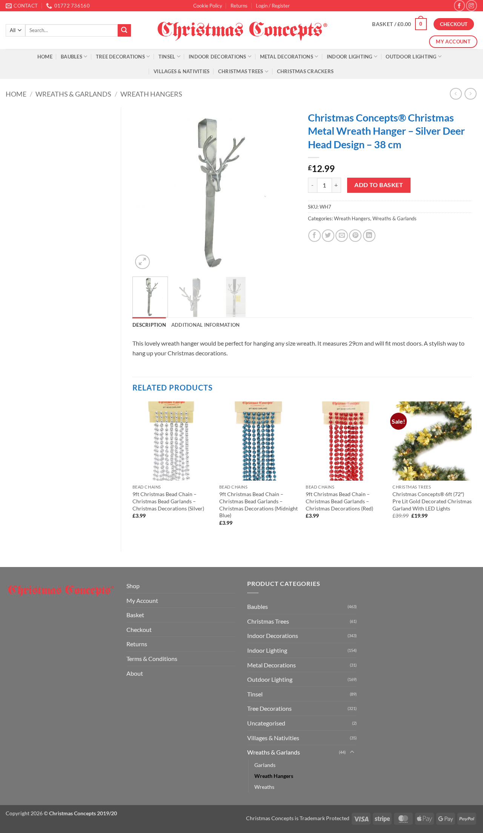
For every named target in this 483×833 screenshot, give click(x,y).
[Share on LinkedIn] (369, 235)
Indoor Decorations (217, 57)
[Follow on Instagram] (471, 5)
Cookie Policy (207, 6)
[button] (273, 5)
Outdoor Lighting (411, 57)
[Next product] (455, 94)
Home (44, 57)
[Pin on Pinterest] (355, 235)
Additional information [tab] (205, 325)
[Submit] (124, 30)
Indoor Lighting (349, 57)
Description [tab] (149, 325)
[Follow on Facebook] (459, 5)
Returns (239, 6)
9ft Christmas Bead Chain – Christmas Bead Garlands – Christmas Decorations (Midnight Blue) (258, 504)
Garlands (264, 765)
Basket (135, 614)
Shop (133, 585)
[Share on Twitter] (328, 235)
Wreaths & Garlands (73, 94)
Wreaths (264, 787)
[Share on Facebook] (314, 235)
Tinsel (166, 57)
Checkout (139, 629)
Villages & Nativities (181, 71)
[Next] (284, 189)
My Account (142, 600)
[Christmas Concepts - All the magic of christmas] (241, 30)
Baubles (71, 57)
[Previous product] (470, 94)
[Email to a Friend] (341, 235)
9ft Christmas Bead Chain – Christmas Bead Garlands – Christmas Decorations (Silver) (168, 501)
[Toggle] (352, 752)
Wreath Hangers (151, 94)
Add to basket (378, 184)
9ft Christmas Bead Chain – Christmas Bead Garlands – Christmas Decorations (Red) (339, 501)
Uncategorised (266, 723)
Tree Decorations (120, 57)
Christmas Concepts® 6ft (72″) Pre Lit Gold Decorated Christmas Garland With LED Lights (432, 501)
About (134, 673)
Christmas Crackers (305, 71)
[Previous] (145, 189)
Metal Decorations (286, 57)
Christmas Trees (240, 71)
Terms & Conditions (151, 658)
